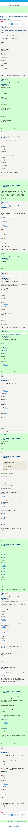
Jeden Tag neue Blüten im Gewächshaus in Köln (13, 17)
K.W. (5, 26)
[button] (10, 24)
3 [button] (15, 24)
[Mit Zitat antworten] (24, 27)
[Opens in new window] (6, 221)
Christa (5, 434)
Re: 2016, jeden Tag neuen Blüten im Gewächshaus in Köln (10, 83)
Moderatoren (7, 19)
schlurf (2, 252)
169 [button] (22, 24)
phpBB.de (19, 825)
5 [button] (18, 24)
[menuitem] (3, 8)
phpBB (10, 823)
